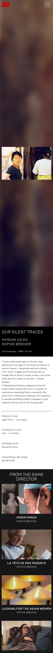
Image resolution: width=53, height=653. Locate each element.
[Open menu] (47, 4)
